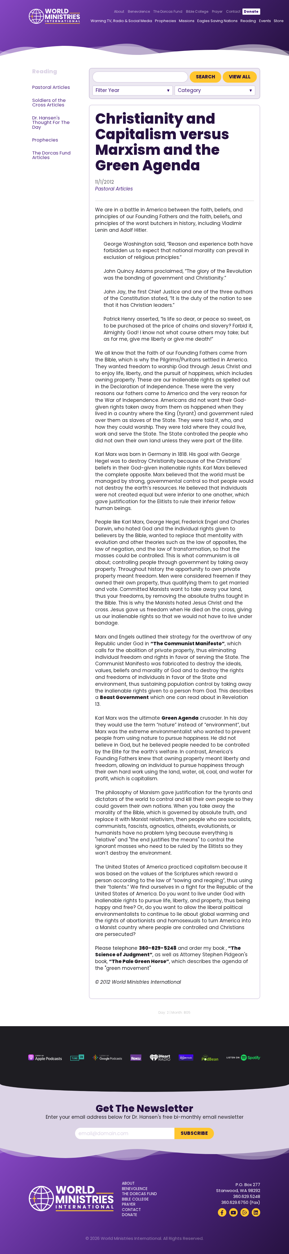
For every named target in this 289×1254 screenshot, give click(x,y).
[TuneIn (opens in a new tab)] (77, 1057)
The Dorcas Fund (167, 11)
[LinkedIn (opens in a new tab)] (256, 1212)
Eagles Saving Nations (217, 20)
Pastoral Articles (51, 87)
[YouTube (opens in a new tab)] (233, 1212)
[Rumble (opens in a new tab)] (244, 1212)
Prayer (217, 11)
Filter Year (107, 90)
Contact (233, 11)
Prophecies (165, 20)
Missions (186, 20)
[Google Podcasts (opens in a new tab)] (107, 1057)
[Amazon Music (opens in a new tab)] (186, 1057)
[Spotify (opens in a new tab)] (244, 1057)
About (119, 11)
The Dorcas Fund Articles (51, 155)
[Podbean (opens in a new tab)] (210, 1057)
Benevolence (139, 11)
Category (189, 90)
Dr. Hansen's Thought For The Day (51, 122)
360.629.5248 (246, 1196)
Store (279, 20)
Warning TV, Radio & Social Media (121, 20)
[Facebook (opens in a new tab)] (222, 1212)
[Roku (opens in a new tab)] (135, 1057)
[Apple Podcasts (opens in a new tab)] (45, 1057)
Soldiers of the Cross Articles (49, 102)
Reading (248, 20)
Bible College (197, 11)
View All (240, 77)
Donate (251, 11)
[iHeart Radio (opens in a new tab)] (160, 1057)
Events (265, 20)
